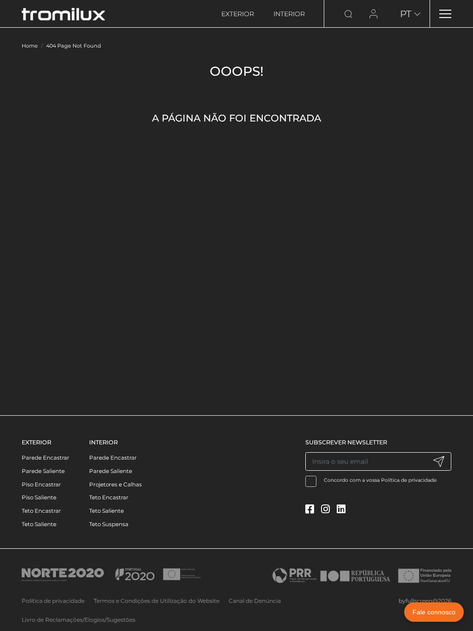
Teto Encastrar (41, 510)
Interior (289, 14)
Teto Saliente (39, 524)
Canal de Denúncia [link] (255, 600)
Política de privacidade (409, 480)
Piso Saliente (39, 497)
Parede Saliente (43, 470)
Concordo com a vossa (380, 480)
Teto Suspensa (108, 524)
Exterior (237, 14)
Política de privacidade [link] (53, 600)
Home (30, 45)
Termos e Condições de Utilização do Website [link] (156, 600)
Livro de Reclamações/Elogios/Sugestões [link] (78, 619)
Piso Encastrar (41, 484)
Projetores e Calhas (115, 484)
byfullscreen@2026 (425, 600)
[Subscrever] (438, 461)
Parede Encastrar (45, 457)
